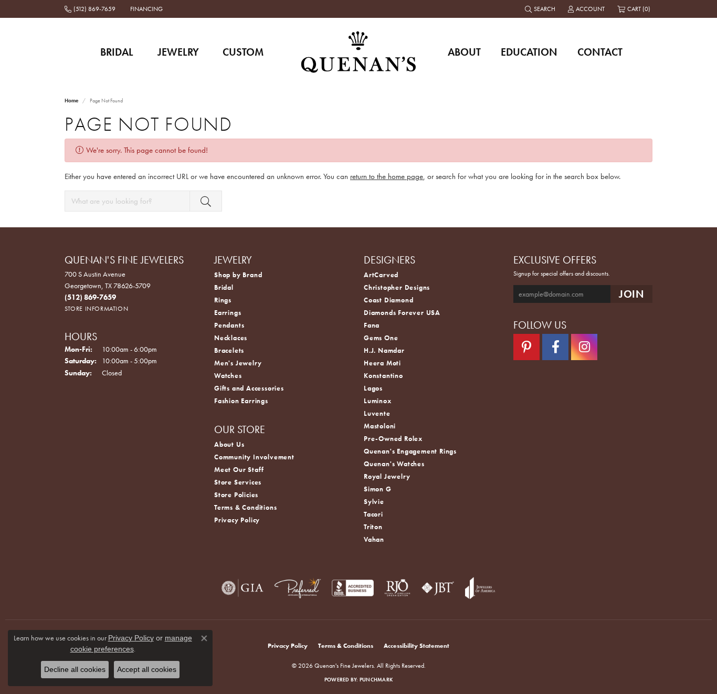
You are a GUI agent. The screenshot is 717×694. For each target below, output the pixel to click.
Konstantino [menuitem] (383, 375)
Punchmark (376, 679)
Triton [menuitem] (373, 526)
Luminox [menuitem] (378, 400)
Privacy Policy (237, 520)
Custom (243, 52)
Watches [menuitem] (228, 375)
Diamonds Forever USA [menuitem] (402, 312)
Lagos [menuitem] (373, 388)
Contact (600, 52)
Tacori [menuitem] (373, 514)
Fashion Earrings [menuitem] (241, 400)
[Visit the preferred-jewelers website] (297, 588)
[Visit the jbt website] (438, 588)
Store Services (237, 482)
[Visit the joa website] (480, 588)
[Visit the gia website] (242, 588)
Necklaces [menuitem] (230, 337)
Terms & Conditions (245, 507)
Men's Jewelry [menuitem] (237, 363)
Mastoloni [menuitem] (380, 426)
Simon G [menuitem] (378, 489)
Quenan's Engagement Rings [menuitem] (410, 451)
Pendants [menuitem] (229, 325)
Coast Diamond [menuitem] (388, 300)
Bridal (116, 52)
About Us (229, 444)
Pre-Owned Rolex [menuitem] (393, 438)
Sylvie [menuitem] (374, 501)
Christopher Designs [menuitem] (397, 287)
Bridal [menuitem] (224, 287)
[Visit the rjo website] (397, 588)
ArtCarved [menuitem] (381, 274)
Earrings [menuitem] (227, 312)
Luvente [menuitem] (377, 413)
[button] (541, 9)
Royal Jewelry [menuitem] (387, 476)
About (464, 52)
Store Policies (236, 494)
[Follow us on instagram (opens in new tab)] (584, 347)
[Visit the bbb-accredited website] (353, 588)
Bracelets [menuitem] (229, 350)
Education (529, 52)
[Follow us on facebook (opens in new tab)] (555, 347)
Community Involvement (254, 457)
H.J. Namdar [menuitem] (384, 350)
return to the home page (386, 176)
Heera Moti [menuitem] (382, 363)
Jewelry (178, 52)
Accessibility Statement (416, 646)
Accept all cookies (146, 669)
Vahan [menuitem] (374, 539)
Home (71, 100)
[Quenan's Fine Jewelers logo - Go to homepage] (359, 51)
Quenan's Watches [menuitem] (394, 463)
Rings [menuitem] (222, 300)
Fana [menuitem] (371, 325)
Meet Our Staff (239, 469)
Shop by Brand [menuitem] (238, 274)
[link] (91, 9)
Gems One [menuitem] (381, 337)
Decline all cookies (75, 669)
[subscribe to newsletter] (631, 294)
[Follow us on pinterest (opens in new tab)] (526, 347)
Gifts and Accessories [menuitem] (249, 388)
